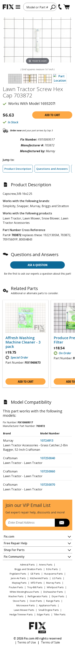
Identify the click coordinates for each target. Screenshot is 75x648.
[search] (53, 7)
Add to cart (52, 115)
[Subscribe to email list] (62, 523)
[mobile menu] (18, 6)
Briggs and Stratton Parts (28, 569)
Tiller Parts (60, 614)
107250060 (47, 471)
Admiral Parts (27, 564)
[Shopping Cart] (66, 6)
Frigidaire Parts (18, 573)
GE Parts (35, 573)
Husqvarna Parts (53, 573)
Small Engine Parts (48, 610)
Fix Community (14, 557)
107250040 (47, 458)
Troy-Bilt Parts (35, 587)
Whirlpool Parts (55, 587)
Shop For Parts (14, 550)
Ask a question (38, 265)
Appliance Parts (47, 605)
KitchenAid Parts (39, 578)
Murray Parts (53, 582)
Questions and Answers (52, 168)
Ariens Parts (45, 564)
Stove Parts (19, 600)
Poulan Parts (16, 587)
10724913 (46, 441)
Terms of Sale (50, 642)
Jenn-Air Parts (18, 578)
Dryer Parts (58, 596)
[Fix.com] (8, 6)
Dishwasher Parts (53, 591)
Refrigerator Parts (38, 596)
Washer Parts (15, 596)
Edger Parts (43, 614)
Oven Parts (36, 600)
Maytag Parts (19, 582)
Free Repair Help (15, 543)
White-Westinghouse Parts (24, 591)
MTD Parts (36, 582)
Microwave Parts (25, 605)
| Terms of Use (25, 642)
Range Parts (53, 600)
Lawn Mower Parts (24, 610)
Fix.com (9, 536)
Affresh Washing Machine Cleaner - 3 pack (22, 342)
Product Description (17, 168)
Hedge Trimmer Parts (21, 614)
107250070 (47, 485)
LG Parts (57, 578)
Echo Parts (52, 569)
